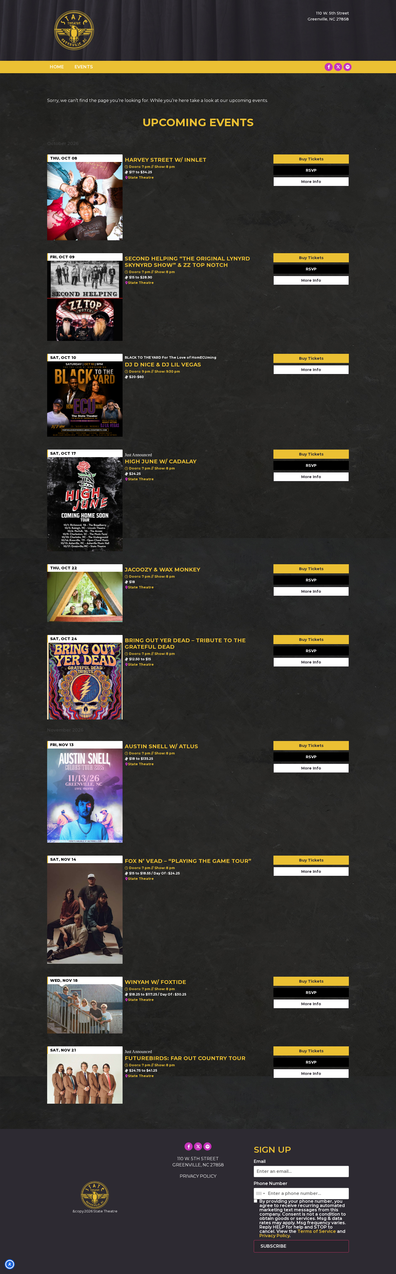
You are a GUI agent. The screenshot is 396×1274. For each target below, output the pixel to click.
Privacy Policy (274, 1235)
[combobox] (260, 1193)
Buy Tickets (311, 159)
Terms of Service (316, 1231)
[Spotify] (347, 67)
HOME (57, 66)
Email (260, 1161)
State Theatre (141, 177)
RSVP (311, 170)
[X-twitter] (338, 67)
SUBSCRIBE (273, 1246)
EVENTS (84, 66)
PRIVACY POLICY (198, 1176)
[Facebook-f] (329, 67)
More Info (311, 181)
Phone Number (270, 1183)
